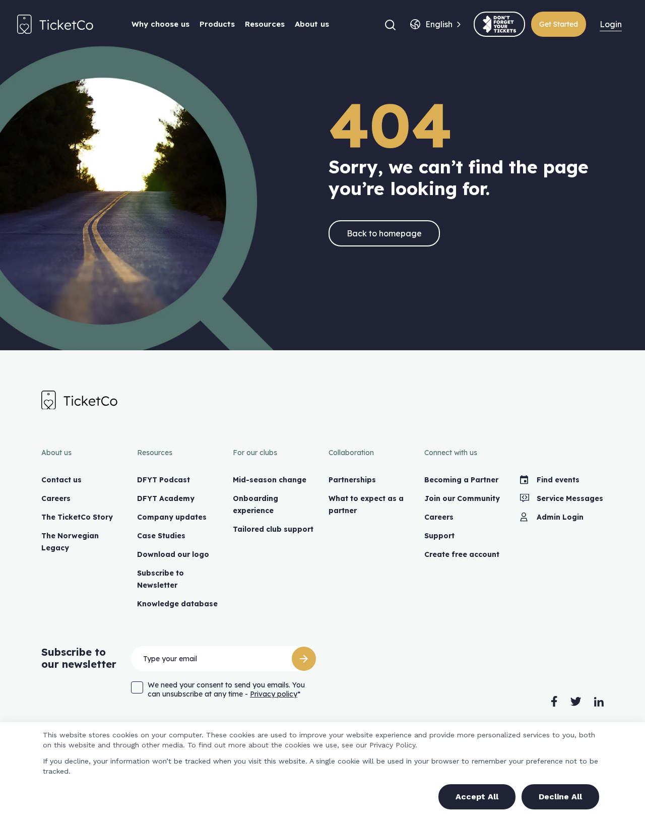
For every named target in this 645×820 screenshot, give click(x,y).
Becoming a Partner (461, 479)
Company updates (172, 517)
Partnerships (352, 479)
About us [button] (312, 24)
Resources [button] (265, 24)
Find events (558, 479)
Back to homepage (384, 233)
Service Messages (570, 498)
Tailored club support (273, 529)
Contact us (61, 479)
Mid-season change (269, 479)
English (439, 24)
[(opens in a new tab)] (499, 24)
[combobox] (439, 24)
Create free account (461, 554)
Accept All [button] (477, 796)
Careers (56, 498)
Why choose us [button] (160, 24)
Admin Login (560, 517)
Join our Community (462, 498)
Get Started (558, 24)
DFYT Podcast (163, 479)
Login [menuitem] (611, 24)
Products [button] (217, 24)
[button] (390, 24)
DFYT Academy (166, 498)
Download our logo (173, 554)
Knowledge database (177, 603)
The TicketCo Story (77, 517)
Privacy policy (273, 694)
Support (439, 535)
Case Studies (161, 535)
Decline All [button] (560, 796)
